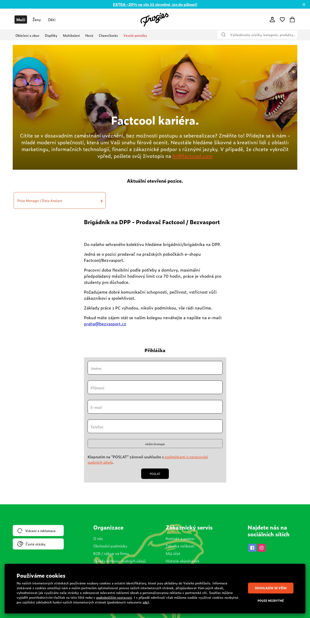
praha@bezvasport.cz (105, 324)
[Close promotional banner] (303, 4)
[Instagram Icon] (261, 547)
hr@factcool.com (192, 155)
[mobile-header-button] (272, 19)
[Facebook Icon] (252, 547)
